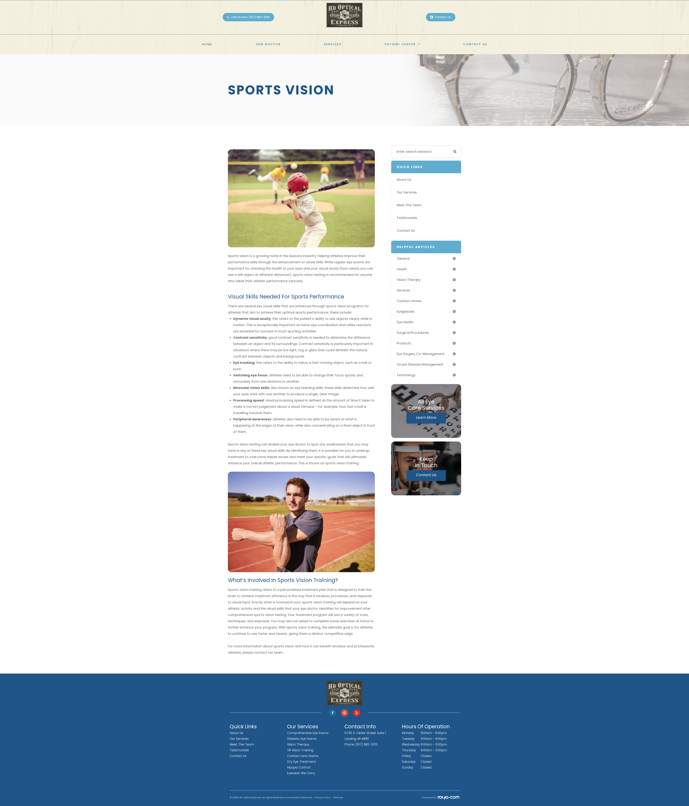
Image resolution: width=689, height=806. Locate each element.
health (402, 269)
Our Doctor (268, 44)
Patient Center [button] (400, 44)
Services (332, 44)
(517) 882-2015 (367, 744)
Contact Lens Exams (302, 756)
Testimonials (407, 218)
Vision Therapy (298, 744)
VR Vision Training (300, 750)
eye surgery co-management (420, 354)
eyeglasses (405, 311)
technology (406, 375)
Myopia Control (298, 767)
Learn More (426, 417)
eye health (405, 322)
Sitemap (338, 797)
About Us (404, 179)
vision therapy (408, 279)
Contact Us (475, 44)
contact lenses (409, 301)
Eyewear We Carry (301, 773)
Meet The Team (409, 205)
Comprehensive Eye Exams (308, 733)
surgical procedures (413, 332)
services (403, 290)
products (404, 343)
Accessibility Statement (298, 797)
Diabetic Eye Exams (302, 739)
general (403, 258)
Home (207, 44)
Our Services (407, 192)
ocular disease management (420, 364)
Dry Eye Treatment (301, 762)
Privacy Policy (323, 797)
